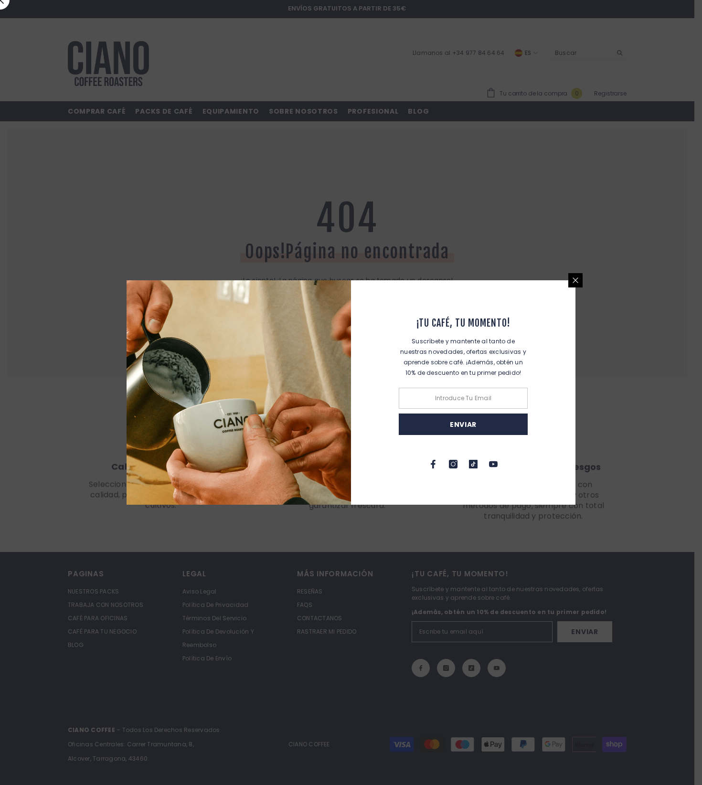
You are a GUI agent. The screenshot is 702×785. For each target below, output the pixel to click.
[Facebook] (433, 464)
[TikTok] (473, 464)
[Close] (575, 280)
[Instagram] (453, 464)
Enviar (463, 424)
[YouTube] (493, 464)
